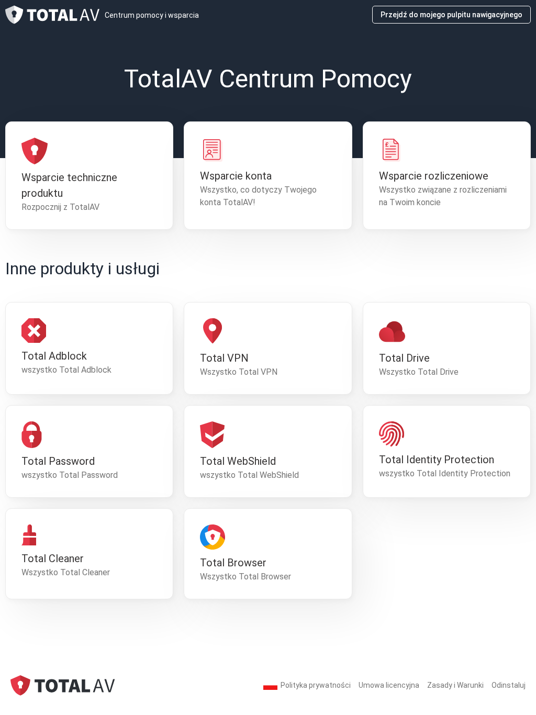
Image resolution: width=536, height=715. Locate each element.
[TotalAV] (62, 685)
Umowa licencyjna (389, 685)
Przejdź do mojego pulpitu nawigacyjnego (451, 14)
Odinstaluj (509, 685)
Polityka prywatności (316, 685)
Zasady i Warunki (455, 685)
